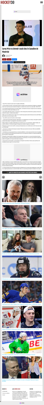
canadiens (4, 59)
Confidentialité (4, 391)
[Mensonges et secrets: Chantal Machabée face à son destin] (3, 177)
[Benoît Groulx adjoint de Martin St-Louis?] (40, 177)
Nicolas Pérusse (9, 55)
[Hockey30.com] (7, 2)
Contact (3, 394)
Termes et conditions (5, 393)
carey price (9, 59)
